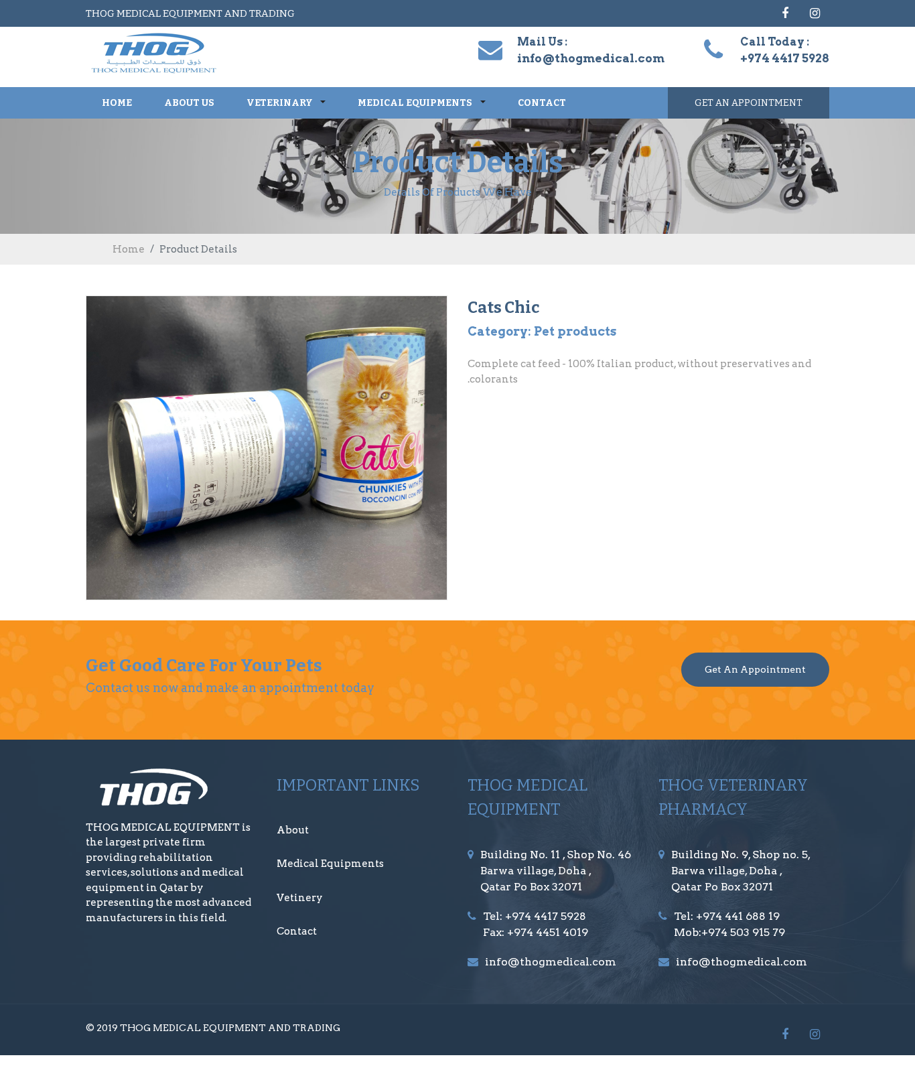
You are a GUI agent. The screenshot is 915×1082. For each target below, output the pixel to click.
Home (129, 249)
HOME (117, 103)
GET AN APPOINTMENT (748, 103)
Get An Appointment (755, 669)
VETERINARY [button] (281, 103)
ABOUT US (189, 103)
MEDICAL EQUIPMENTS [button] (416, 103)
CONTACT (542, 103)
